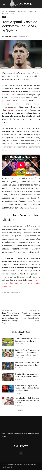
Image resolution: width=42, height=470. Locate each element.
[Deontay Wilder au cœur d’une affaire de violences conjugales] (8, 377)
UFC (14, 11)
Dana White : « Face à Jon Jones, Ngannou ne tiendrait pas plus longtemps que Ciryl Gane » (10, 318)
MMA (10, 11)
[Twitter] (21, 453)
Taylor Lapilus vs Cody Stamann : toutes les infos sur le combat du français (27, 400)
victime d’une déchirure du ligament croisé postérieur (21, 283)
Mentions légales (22, 465)
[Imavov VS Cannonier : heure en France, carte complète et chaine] (8, 366)
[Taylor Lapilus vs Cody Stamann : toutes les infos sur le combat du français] (8, 401)
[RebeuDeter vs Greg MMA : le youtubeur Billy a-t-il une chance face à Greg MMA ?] (8, 388)
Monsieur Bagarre (11, 36)
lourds (10, 110)
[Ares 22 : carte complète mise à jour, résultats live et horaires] (8, 342)
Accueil (4, 11)
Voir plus (20, 410)
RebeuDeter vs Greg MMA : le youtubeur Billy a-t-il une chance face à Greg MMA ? (27, 388)
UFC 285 (10, 95)
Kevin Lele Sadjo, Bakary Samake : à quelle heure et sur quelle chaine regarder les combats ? (27, 352)
